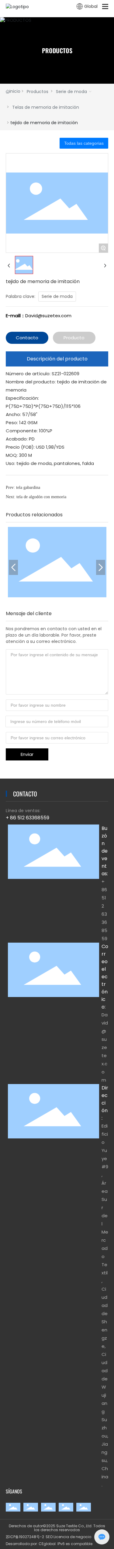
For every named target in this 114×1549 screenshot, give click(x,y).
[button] (13, 567)
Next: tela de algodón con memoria (36, 497)
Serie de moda (71, 92)
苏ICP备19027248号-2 (25, 1536)
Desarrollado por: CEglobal (31, 1543)
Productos (37, 92)
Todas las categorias (84, 143)
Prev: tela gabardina (23, 487)
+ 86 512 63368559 (27, 817)
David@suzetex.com (48, 315)
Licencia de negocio (72, 1536)
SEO (49, 1536)
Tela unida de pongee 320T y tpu (57, 558)
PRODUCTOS (57, 50)
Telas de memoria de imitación (45, 107)
